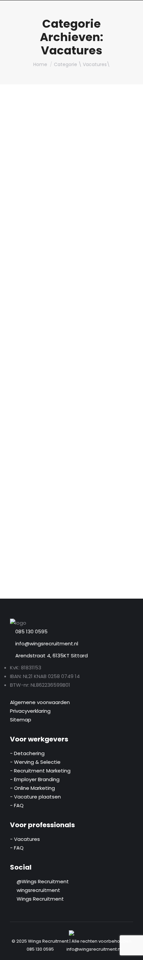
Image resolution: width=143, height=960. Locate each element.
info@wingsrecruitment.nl (46, 643)
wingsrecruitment (37, 890)
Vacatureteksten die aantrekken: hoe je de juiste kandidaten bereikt (64, 204)
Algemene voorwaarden (40, 702)
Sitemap (20, 719)
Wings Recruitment (39, 898)
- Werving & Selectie (35, 761)
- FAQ (17, 805)
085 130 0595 (31, 631)
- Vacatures (25, 839)
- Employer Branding (35, 779)
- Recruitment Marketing (40, 770)
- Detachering (27, 753)
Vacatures (29, 226)
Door (63, 226)
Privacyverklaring (30, 710)
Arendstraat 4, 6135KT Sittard (51, 655)
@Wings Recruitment (41, 881)
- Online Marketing (32, 787)
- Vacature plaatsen (35, 796)
